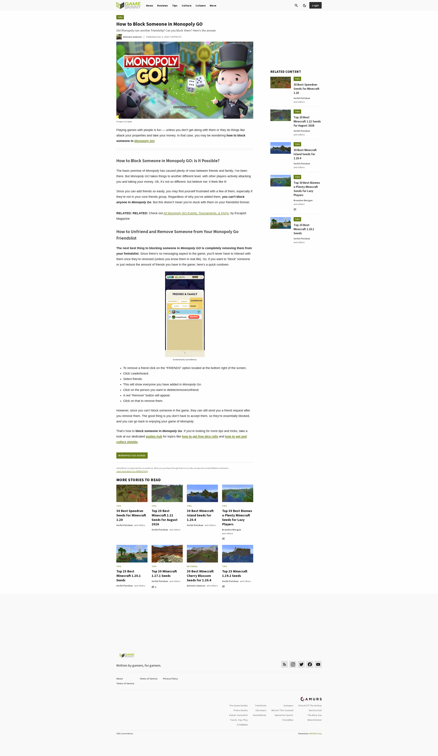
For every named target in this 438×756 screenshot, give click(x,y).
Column (201, 5)
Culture (186, 5)
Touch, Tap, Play (239, 719)
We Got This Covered (282, 710)
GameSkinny (259, 715)
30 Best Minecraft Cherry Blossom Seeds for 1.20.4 (200, 575)
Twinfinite (260, 705)
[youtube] (318, 664)
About (119, 678)
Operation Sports (284, 715)
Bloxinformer (315, 719)
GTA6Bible (242, 724)
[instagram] (292, 664)
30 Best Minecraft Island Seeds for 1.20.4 (200, 515)
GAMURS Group (315, 733)
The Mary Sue (314, 715)
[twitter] (301, 664)
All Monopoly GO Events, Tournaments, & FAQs (196, 213)
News (149, 5)
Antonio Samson (196, 585)
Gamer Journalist (238, 715)
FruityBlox (287, 719)
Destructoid (315, 710)
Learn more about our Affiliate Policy (132, 471)
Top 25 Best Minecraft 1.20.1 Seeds (128, 575)
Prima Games (241, 710)
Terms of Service (148, 678)
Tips (175, 5)
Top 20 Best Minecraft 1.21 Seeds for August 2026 (165, 517)
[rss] (284, 664)
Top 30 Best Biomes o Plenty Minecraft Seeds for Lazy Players (237, 517)
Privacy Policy (170, 678)
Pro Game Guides (239, 705)
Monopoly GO (144, 141)
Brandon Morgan (231, 529)
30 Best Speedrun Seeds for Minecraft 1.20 (131, 515)
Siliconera (260, 710)
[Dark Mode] (304, 5)
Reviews (162, 5)
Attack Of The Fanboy (310, 705)
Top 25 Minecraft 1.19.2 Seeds (234, 573)
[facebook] (309, 664)
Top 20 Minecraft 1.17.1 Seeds (164, 573)
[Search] (296, 5)
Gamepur (288, 705)
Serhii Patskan (124, 525)
